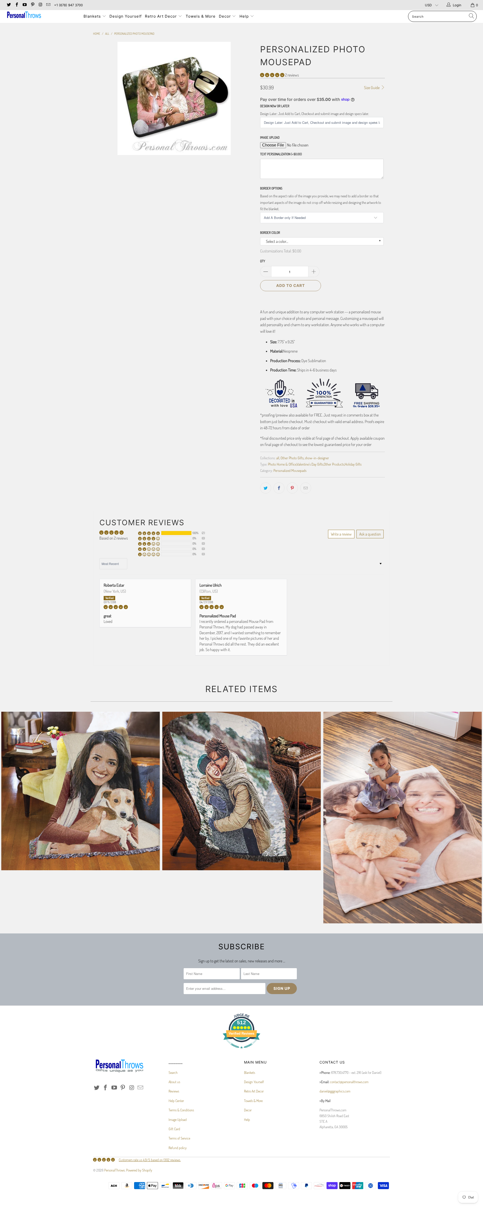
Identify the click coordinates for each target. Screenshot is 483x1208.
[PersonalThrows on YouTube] (24, 5)
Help (244, 16)
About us (174, 1082)
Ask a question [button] (370, 534)
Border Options (271, 188)
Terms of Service (179, 1138)
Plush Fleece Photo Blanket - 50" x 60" (402, 817)
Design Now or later (274, 106)
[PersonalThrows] (41, 15)
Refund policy (178, 1148)
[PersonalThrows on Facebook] (16, 5)
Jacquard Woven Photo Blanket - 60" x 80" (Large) (80, 791)
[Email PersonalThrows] (48, 5)
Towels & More (201, 16)
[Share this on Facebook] (279, 488)
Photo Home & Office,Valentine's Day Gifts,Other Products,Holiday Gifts (314, 464)
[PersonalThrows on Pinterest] (32, 5)
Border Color (270, 233)
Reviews (174, 1091)
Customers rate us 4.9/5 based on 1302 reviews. (150, 1160)
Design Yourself (125, 16)
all (277, 458)
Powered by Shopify (139, 1170)
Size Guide (372, 87)
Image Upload (269, 137)
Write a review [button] (341, 534)
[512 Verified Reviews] (241, 1051)
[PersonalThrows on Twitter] (8, 5)
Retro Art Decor (161, 16)
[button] (272, 75)
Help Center (176, 1101)
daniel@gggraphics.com (334, 1091)
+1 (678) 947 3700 (68, 5)
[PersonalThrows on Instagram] (40, 5)
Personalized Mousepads (289, 470)
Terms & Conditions (181, 1110)
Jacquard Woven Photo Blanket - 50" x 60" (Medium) (241, 791)
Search (173, 1072)
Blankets (93, 16)
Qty (262, 261)
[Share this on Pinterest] (292, 488)
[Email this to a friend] (305, 488)
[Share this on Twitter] (265, 488)
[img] (145, 607)
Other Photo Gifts (292, 458)
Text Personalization (281, 154)
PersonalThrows (114, 1170)
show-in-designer (317, 458)
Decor (225, 16)
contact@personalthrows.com (349, 1082)
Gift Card (174, 1129)
